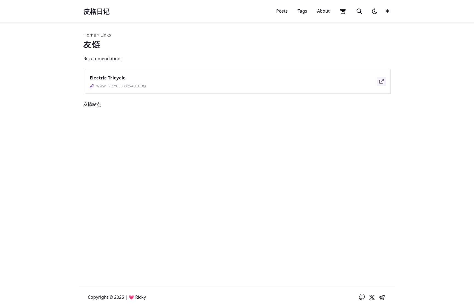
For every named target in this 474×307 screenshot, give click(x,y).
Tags (302, 11)
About (323, 11)
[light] (374, 11)
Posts (282, 11)
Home (89, 35)
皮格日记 (96, 11)
